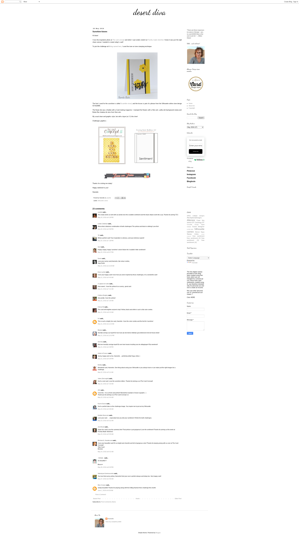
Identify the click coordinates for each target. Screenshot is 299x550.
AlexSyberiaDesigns (194, 218)
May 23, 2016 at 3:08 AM (105, 409)
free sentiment (198, 236)
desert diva (149, 12)
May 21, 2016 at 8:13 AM (105, 312)
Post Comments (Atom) (108, 502)
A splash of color (103, 284)
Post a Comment (100, 494)
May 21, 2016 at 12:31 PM (106, 335)
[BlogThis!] (118, 198)
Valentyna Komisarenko (106, 473)
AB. (99, 390)
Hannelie (111, 519)
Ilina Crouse (102, 485)
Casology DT (199, 222)
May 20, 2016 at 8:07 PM (105, 252)
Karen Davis (102, 404)
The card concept (118, 40)
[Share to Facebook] (122, 198)
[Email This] (116, 198)
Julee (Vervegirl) (103, 378)
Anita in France (103, 353)
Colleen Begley (103, 295)
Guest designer (198, 226)
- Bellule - (101, 458)
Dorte (99, 258)
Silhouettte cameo (103, 200)
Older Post (178, 498)
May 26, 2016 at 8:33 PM (105, 467)
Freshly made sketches (156, 40)
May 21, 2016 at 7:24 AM (105, 301)
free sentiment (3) (195, 239)
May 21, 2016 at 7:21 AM (105, 289)
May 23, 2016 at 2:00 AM (105, 397)
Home (138, 498)
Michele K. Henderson (105, 440)
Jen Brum (101, 427)
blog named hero (115, 46)
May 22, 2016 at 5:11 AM (105, 372)
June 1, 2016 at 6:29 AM (105, 490)
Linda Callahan (103, 224)
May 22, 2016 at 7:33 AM (105, 384)
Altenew (191, 220)
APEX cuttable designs (195, 216)
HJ (99, 318)
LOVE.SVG (190, 229)
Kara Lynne (101, 272)
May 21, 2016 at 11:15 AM (106, 324)
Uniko (196, 234)
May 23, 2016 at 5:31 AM (105, 420)
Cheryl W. (101, 307)
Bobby (100, 365)
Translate (195, 263)
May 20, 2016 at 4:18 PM (105, 217)
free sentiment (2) (194, 238)
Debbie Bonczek (103, 415)
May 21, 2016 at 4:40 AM (105, 277)
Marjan (100, 330)
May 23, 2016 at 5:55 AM (105, 434)
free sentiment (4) (195, 241)
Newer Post (96, 498)
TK (99, 235)
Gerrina (100, 342)
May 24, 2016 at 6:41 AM (105, 451)
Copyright (192, 108)
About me (192, 106)
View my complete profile (113, 522)
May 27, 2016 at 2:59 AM (105, 479)
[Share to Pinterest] (125, 198)
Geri (99, 247)
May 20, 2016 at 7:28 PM (105, 240)
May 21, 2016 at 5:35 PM (105, 359)
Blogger (158, 533)
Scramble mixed (126, 103)
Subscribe (196, 151)
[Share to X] (120, 198)
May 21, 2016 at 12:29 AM (106, 266)
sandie (100, 212)
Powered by (190, 159)
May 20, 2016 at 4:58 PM (105, 229)
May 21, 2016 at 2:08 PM (105, 347)
